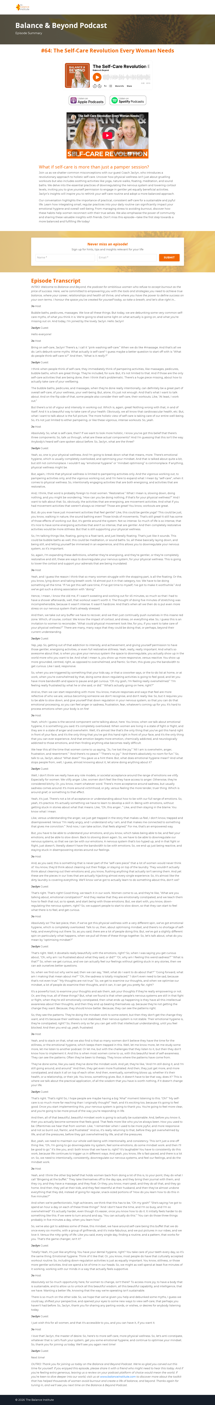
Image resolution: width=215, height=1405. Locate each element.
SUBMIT (169, 257)
